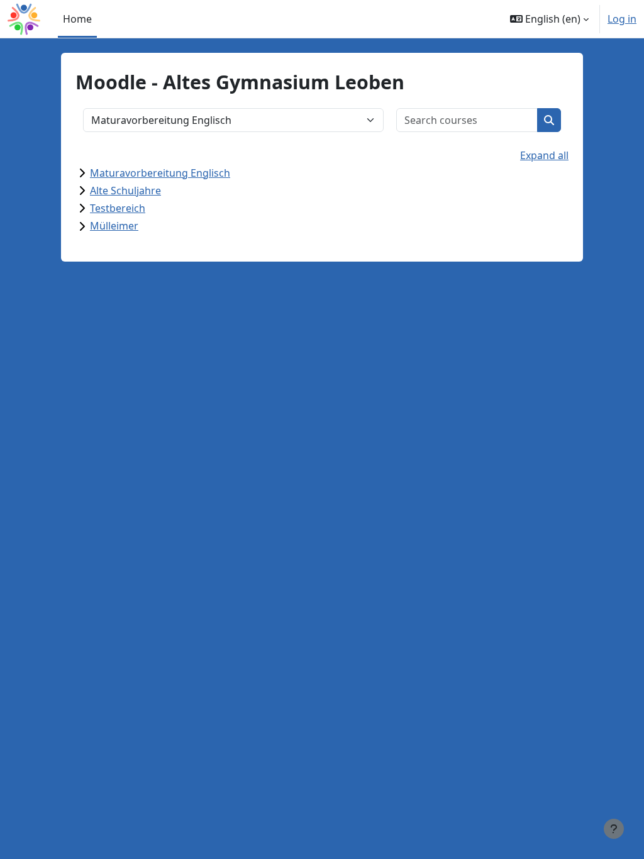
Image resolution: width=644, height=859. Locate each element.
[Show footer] (614, 829)
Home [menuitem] (77, 19)
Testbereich (117, 208)
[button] (549, 19)
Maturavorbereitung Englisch (160, 173)
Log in (622, 19)
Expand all (544, 155)
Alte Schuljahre (125, 190)
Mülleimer (114, 226)
